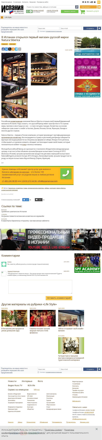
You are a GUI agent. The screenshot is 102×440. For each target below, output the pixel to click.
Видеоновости (31, 394)
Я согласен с (51, 31)
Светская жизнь (51, 394)
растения (53, 188)
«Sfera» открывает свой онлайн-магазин (71, 329)
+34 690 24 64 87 (38, 11)
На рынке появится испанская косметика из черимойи (22, 216)
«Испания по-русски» (19, 172)
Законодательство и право (17, 396)
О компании (17, 2)
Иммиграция (50, 396)
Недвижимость (57, 422)
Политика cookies (53, 429)
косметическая (16, 121)
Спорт (48, 407)
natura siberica (60, 188)
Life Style (8, 17)
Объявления (44, 422)
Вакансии (33, 2)
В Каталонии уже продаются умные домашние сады (12, 329)
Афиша (20, 422)
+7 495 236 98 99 (9, 181)
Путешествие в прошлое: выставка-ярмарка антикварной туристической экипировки (71, 358)
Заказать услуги (92, 11)
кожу (24, 144)
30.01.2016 (33, 308)
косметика (19, 188)
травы (25, 188)
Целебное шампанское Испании (14, 211)
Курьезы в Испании (14, 411)
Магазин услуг (84, 422)
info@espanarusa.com (47, 181)
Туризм (48, 400)
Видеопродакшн (6, 2)
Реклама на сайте (42, 2)
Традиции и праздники (15, 402)
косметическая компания (9, 190)
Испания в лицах (32, 398)
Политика (49, 398)
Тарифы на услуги (78, 390)
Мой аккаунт (76, 401)
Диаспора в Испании (14, 398)
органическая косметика (36, 188)
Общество (30, 409)
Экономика (11, 400)
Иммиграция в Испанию (79, 397)
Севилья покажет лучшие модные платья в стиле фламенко (40, 330)
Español (99, 1)
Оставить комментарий (59, 298)
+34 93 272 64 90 (52, 11)
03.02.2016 (4, 308)
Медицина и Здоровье (15, 407)
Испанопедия (31, 422)
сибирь (47, 188)
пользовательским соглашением (54, 31)
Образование (50, 405)
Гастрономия (50, 402)
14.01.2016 (61, 308)
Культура (30, 407)
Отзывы (75, 395)
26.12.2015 (61, 336)
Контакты (25, 2)
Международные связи (53, 409)
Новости (10, 422)
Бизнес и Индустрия (14, 394)
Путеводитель (71, 422)
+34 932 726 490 (90, 410)
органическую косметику (11, 137)
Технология (30, 400)
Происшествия (12, 409)
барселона (11, 188)
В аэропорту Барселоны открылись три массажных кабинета (25, 221)
